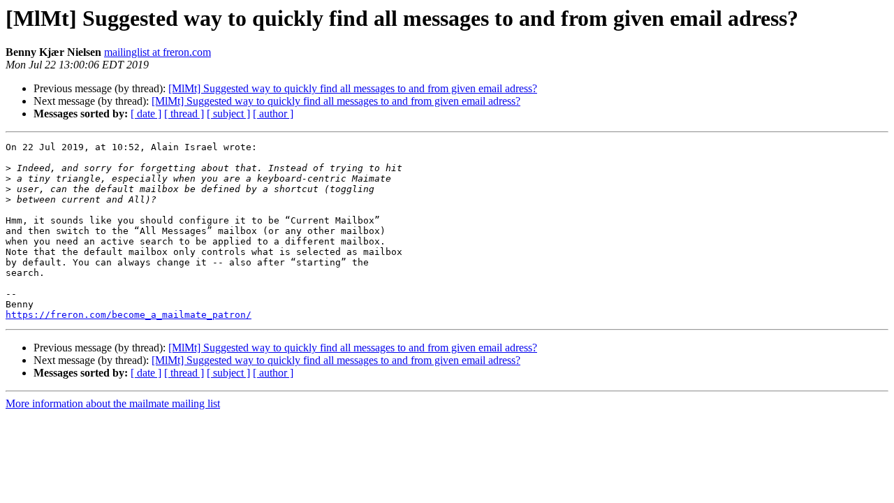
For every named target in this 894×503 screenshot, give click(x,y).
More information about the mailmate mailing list (113, 403)
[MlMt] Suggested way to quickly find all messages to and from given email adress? (352, 88)
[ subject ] (228, 113)
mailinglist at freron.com (157, 52)
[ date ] (146, 113)
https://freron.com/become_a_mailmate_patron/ (128, 314)
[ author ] (273, 113)
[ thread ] (184, 113)
